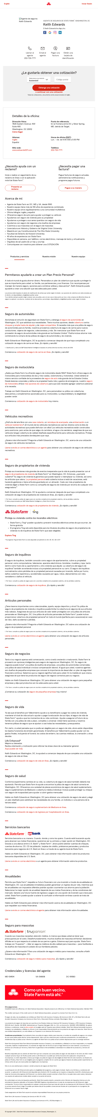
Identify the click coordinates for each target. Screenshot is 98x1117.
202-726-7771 (56, 150)
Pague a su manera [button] (73, 188)
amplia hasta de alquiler (24, 325)
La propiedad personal (35, 479)
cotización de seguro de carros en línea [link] (34, 352)
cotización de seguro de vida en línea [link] (33, 761)
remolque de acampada (57, 422)
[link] (42, 53)
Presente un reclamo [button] (16, 188)
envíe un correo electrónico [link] (24, 861)
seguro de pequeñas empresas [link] (42, 692)
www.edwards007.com (22, 150)
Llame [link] (7, 448)
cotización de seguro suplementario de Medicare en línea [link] (41, 807)
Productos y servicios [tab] (19, 257)
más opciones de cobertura (36, 384)
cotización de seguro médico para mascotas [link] (36, 959)
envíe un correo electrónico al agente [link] (28, 636)
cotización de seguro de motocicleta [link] (32, 401)
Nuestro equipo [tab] (78, 257)
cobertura (78, 323)
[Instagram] (55, 32)
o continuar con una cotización (49, 92)
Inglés (14, 140)
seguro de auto (51, 378)
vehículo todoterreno (14, 425)
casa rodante (38, 422)
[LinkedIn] (60, 32)
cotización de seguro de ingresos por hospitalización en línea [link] (43, 812)
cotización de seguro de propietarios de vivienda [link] (38, 506)
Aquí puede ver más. (14, 749)
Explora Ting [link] (10, 535)
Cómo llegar (17, 132)
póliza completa (29, 1027)
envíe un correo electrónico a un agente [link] (29, 448)
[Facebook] (44, 32)
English (7, 4)
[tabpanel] (49, 133)
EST (68, 137)
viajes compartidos (48, 325)
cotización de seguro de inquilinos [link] (31, 585)
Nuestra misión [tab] (49, 257)
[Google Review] (49, 32)
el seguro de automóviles (70, 320)
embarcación (78, 422)
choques (8, 325)
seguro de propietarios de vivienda (20, 474)
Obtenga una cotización (49, 88)
